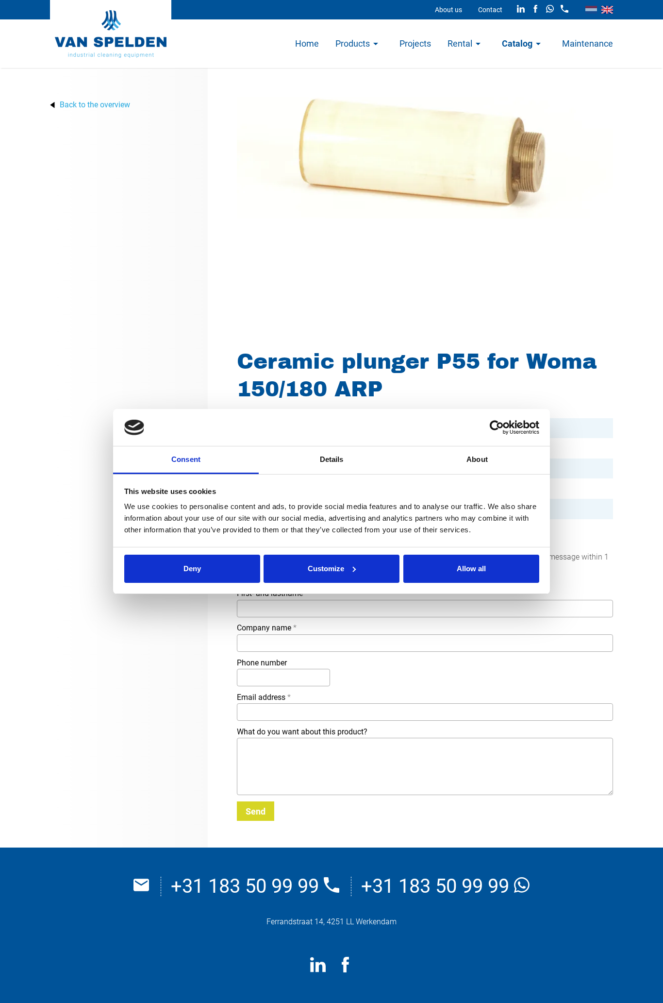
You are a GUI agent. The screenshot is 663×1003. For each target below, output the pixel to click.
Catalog (517, 43)
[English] (607, 10)
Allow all (471, 568)
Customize (326, 568)
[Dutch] (591, 10)
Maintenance (587, 43)
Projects (415, 43)
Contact (490, 10)
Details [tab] (332, 459)
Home (307, 43)
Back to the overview (95, 105)
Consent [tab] (185, 459)
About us (448, 10)
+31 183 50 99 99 (247, 886)
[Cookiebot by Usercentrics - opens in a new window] (496, 427)
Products (352, 43)
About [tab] (477, 459)
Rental (460, 43)
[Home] (110, 34)
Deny (192, 568)
